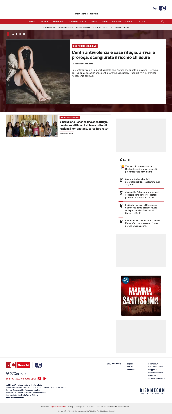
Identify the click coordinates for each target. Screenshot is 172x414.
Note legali (90, 406)
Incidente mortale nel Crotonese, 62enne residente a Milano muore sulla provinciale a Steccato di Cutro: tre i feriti (141, 209)
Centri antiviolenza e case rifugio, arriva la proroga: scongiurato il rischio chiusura (113, 54)
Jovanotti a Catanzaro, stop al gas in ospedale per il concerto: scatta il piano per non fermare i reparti (142, 195)
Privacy (70, 406)
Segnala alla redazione (58, 406)
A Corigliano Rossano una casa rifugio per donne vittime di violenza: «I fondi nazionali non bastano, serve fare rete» (84, 125)
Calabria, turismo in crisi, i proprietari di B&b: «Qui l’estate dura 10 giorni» (142, 182)
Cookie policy (80, 406)
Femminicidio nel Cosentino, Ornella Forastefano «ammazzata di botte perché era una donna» (142, 223)
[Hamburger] (7, 8)
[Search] (162, 21)
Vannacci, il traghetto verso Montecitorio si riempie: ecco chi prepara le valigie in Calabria (141, 169)
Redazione (45, 406)
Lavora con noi (123, 406)
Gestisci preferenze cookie (107, 406)
